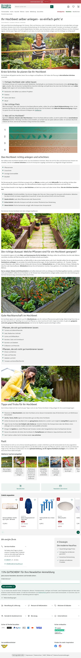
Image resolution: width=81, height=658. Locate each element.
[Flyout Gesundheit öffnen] (43, 11)
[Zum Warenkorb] (78, 6)
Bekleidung (33, 11)
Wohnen (22, 11)
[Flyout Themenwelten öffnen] (9, 11)
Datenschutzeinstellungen (61, 655)
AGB (44, 655)
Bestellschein (76, 11)
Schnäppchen (60, 11)
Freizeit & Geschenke (6, 14)
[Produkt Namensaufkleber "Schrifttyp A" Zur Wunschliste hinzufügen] (16, 500)
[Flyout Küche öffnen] (13, 11)
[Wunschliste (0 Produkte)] (73, 6)
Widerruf (49, 655)
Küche (11, 11)
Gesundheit (40, 11)
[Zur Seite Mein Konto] (68, 6)
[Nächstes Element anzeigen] (78, 532)
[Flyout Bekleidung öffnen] (36, 11)
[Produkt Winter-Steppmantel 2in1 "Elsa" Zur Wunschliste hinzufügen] (35, 500)
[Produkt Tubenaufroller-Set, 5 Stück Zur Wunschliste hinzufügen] (53, 500)
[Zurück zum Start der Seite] (79, 647)
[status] (32, 6)
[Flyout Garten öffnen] (29, 11)
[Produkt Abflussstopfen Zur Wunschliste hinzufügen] (71, 500)
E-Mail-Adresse (5, 579)
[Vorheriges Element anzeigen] (2, 532)
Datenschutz (42, 592)
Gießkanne (38, 110)
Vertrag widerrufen (18, 655)
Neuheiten (68, 11)
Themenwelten (5, 11)
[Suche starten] (51, 6)
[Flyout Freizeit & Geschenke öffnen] (12, 14)
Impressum (29, 655)
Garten (27, 11)
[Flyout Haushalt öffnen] (19, 11)
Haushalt (16, 11)
